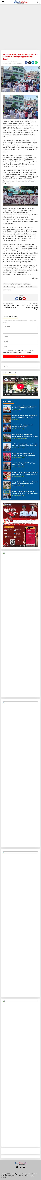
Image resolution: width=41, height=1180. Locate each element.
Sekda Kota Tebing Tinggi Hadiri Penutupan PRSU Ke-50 (22, 425)
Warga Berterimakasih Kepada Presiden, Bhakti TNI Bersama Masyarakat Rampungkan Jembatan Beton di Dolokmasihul (25, 482)
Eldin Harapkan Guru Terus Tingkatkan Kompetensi (11, 305)
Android (3, 1177)
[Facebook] (16, 298)
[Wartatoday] (20, 2)
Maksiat (20, 287)
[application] (20, 386)
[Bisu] (33, 394)
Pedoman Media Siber (8, 1175)
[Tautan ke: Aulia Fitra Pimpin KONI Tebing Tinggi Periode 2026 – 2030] (7, 466)
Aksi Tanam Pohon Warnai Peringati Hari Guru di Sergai (30, 306)
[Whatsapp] (36, 62)
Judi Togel (27, 284)
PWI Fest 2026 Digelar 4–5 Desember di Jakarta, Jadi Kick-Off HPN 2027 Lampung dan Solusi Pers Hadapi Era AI (24, 416)
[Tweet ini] (29, 62)
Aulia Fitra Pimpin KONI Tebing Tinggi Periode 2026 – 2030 (23, 463)
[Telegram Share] (32, 62)
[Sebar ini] (26, 62)
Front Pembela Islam (14, 284)
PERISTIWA (5, 63)
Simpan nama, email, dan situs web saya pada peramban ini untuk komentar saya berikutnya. (18, 351)
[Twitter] (20, 298)
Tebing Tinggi (12, 63)
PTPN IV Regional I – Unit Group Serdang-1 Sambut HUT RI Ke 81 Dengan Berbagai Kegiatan (24, 435)
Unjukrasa (7, 290)
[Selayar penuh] (36, 394)
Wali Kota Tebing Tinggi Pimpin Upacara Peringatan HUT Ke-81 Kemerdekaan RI (25, 473)
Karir (26, 1175)
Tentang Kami (26, 1174)
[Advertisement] (20, 27)
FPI (5, 284)
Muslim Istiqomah (31, 287)
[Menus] (2, 2)
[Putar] (5, 394)
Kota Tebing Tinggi (9, 287)
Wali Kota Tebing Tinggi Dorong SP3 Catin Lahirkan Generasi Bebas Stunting (25, 492)
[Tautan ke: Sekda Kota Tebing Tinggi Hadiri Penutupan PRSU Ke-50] (7, 428)
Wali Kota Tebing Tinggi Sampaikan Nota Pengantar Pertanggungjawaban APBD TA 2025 (25, 445)
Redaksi (34, 1174)
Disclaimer (20, 1175)
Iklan (32, 1175)
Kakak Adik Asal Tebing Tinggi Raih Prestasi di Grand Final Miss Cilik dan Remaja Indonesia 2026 (23, 454)
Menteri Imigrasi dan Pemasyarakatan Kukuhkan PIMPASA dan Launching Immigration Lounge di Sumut (24, 407)
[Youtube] (24, 298)
